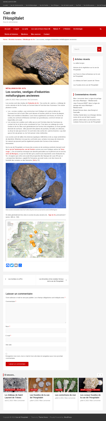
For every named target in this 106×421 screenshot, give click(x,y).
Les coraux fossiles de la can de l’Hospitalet (90, 396)
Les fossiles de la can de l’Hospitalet (85, 85)
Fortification (10, 390)
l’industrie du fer (33, 103)
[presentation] (98, 374)
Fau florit (78, 5)
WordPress (68, 417)
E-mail (8, 336)
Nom (8, 326)
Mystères (24, 34)
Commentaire (11, 301)
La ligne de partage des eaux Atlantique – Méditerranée (86, 105)
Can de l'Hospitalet (21, 417)
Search (99, 49)
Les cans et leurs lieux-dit (40, 29)
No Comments (33, 99)
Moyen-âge (21, 390)
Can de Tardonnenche (16, 5)
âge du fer (52, 215)
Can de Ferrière (43, 5)
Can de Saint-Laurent (67, 5)
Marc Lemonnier (21, 99)
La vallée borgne (78, 63)
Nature (55, 29)
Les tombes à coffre (15, 279)
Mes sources (36, 34)
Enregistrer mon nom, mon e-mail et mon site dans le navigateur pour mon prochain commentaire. (34, 357)
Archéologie (78, 29)
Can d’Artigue (55, 5)
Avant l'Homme (86, 390)
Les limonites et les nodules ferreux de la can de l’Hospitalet (51, 280)
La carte (5, 5)
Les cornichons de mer (65, 395)
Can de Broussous (88, 5)
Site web (8, 345)
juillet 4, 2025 (34, 400)
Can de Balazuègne (31, 5)
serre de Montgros (12, 154)
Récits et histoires (11, 34)
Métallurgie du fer (13, 88)
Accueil (7, 29)
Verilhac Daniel (78, 115)
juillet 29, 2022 (10, 99)
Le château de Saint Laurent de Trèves (86, 81)
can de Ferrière (30, 149)
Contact (46, 34)
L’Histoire (66, 29)
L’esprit (16, 29)
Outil (24, 88)
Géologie (34, 390)
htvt (34, 160)
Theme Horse (43, 417)
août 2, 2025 (9, 400)
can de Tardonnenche (16, 149)
